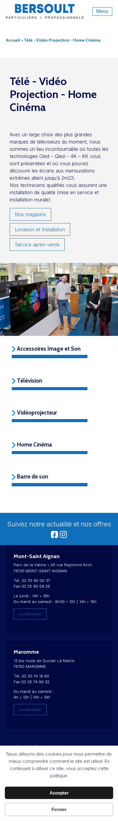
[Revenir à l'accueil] (45, 15)
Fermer (59, 809)
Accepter (59, 792)
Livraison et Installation (40, 229)
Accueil (13, 40)
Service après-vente (37, 245)
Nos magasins (30, 214)
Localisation (30, 614)
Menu (102, 11)
